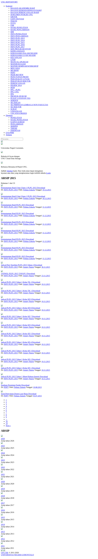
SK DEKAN (15, 103)
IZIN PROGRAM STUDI (21, 49)
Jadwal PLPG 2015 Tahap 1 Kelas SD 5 (16, 334)
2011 (3, 546)
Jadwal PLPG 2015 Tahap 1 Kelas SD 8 (16, 308)
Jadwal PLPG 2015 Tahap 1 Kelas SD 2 (16, 359)
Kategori (9, 6)
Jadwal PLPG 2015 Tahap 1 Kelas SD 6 (16, 325)
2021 (3, 474)
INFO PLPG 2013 (18, 38)
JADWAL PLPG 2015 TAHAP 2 (14, 274)
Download (41, 188)
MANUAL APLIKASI (19, 62)
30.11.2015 (45, 267)
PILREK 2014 (16, 85)
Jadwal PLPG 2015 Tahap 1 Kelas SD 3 (16, 351)
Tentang (9, 135)
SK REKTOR (16, 107)
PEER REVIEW (17, 75)
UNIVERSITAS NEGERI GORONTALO (17, 555)
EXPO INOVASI (17, 19)
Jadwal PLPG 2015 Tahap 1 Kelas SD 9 (16, 299)
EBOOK (14, 17)
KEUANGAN (16, 58)
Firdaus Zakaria (29, 190)
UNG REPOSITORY (9, 2)
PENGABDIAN (17, 124)
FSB (12, 25)
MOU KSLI (15, 68)
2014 (3, 524)
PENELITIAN (16, 118)
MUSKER (15, 70)
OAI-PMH (10, 133)
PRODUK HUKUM (19, 96)
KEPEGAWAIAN (18, 51)
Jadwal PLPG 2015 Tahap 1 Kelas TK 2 (16, 282)
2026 (3, 439)
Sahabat (10, 171)
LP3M (13, 60)
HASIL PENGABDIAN (20, 30)
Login (48, 173)
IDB (12, 32)
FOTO (13, 23)
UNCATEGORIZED (19, 113)
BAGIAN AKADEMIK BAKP (23, 8)
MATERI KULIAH (18, 64)
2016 (3, 510)
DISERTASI (15, 130)
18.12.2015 (46, 198)
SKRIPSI (14, 126)
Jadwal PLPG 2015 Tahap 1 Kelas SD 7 (16, 316)
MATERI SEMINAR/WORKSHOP (24, 66)
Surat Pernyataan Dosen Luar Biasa (14, 394)
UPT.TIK (4, 553)
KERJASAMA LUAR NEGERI (23, 55)
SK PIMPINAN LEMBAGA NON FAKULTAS (29, 105)
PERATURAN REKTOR (20, 81)
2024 (3, 453)
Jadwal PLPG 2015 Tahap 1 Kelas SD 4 (16, 342)
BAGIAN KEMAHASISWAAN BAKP (26, 10)
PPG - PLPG (15, 90)
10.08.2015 (37, 387)
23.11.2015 (45, 276)
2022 (3, 467)
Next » (8, 426)
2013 (3, 532)
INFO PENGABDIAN (19, 36)
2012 (3, 539)
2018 (3, 496)
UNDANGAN (16, 111)
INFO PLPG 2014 (18, 40)
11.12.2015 (46, 207)
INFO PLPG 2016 (18, 45)
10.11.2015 (45, 284)
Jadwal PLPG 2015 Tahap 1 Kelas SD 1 (16, 368)
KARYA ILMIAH (17, 122)
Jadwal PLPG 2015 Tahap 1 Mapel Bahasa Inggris (20, 377)
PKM (13, 88)
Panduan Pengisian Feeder (11, 385)
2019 (3, 489)
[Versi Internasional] (2, 142)
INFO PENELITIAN (19, 34)
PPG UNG (15, 92)
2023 (3, 460)
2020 (3, 482)
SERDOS (14, 100)
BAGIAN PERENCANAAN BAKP (25, 12)
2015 (3, 517)
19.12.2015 (46, 190)
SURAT (14, 109)
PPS (12, 94)
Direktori (9, 115)
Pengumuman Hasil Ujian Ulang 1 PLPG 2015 (19, 188)
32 (7, 421)
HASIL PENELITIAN (19, 27)
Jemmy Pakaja (28, 267)
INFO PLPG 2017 (18, 47)
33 (7, 423)
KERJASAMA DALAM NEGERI (24, 53)
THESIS (14, 128)
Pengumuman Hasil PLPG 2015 (13, 205)
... (6, 419)
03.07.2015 (37, 396)
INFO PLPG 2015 (18, 42)
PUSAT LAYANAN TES (20, 98)
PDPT (13, 73)
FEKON (14, 21)
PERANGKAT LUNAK (20, 79)
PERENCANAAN (18, 83)
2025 (3, 446)
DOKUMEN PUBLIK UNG (22, 15)
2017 (3, 503)
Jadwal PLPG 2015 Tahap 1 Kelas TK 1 (16, 291)
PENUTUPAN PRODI (19, 77)
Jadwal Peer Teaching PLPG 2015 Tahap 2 (17, 265)
